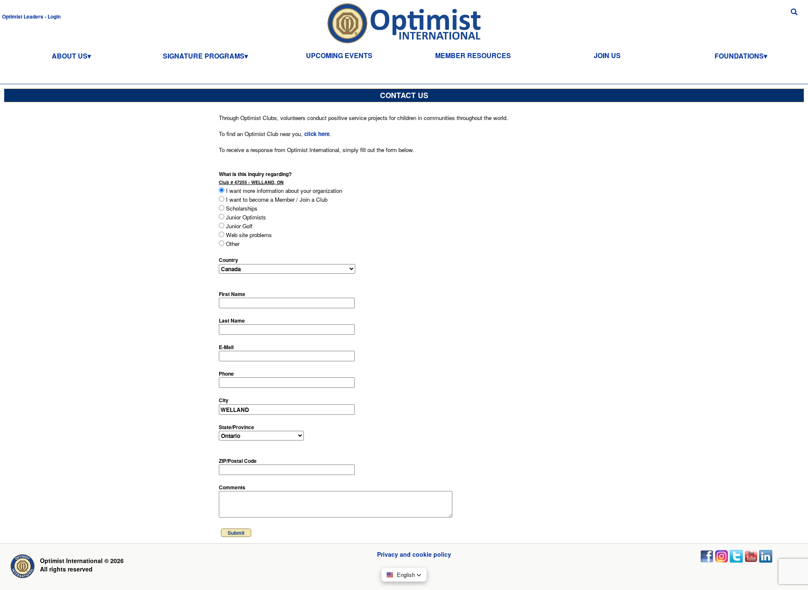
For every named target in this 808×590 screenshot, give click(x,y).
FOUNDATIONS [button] (739, 56)
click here (317, 134)
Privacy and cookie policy (414, 554)
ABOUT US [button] (70, 56)
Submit (236, 533)
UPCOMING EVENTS (339, 55)
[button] (31, 16)
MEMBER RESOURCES (473, 55)
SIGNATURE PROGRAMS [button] (204, 56)
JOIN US (607, 55)
